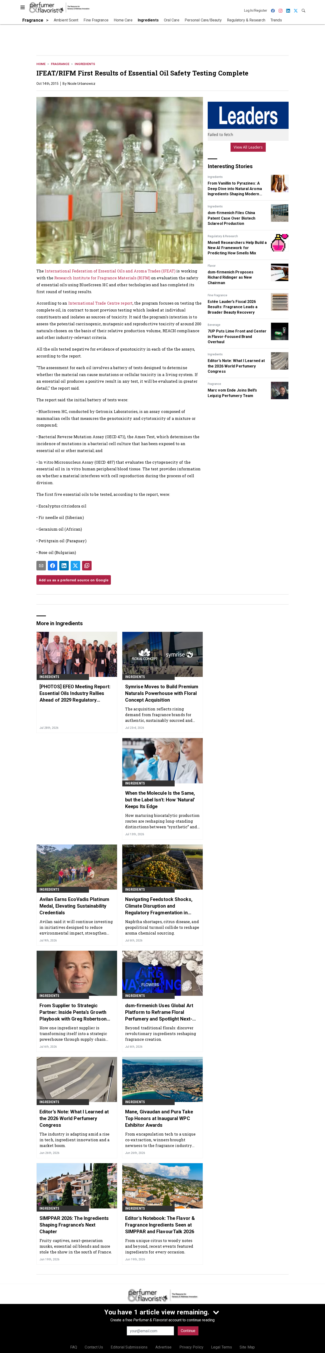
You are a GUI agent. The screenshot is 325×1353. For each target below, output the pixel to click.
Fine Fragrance (217, 295)
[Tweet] (75, 565)
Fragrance (60, 64)
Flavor (212, 265)
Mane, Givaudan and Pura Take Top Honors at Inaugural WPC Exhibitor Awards (159, 1118)
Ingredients (85, 64)
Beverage (214, 325)
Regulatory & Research (223, 236)
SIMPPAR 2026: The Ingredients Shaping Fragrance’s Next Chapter (74, 1224)
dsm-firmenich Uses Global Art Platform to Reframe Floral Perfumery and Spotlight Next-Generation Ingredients (159, 1012)
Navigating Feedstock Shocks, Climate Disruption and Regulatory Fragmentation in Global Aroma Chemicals (158, 906)
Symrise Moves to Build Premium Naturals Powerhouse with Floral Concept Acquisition (161, 693)
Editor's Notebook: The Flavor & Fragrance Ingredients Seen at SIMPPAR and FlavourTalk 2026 (160, 1224)
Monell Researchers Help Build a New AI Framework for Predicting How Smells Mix (237, 248)
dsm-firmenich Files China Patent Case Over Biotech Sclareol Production (231, 218)
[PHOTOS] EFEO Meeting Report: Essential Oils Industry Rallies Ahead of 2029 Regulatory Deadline (74, 693)
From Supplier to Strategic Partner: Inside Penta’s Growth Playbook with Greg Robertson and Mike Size (73, 1012)
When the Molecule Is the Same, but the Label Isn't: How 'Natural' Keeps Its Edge (160, 799)
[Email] (41, 565)
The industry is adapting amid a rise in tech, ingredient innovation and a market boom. (74, 1140)
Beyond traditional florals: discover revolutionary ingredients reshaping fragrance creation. (160, 1033)
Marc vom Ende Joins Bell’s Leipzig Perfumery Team (232, 393)
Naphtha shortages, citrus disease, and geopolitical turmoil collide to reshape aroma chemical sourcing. (162, 927)
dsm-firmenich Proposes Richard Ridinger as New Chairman (230, 277)
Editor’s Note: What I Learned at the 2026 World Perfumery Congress (236, 366)
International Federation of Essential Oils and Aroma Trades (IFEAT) (110, 270)
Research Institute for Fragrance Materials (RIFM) (102, 277)
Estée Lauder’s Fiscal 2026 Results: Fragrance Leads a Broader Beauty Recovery (233, 307)
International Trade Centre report (100, 303)
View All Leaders (248, 147)
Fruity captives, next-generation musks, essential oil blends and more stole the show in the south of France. (75, 1246)
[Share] (52, 565)
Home (40, 64)
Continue (188, 1330)
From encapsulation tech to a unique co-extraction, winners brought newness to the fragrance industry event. (160, 1140)
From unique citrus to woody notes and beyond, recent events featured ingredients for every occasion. (159, 1246)
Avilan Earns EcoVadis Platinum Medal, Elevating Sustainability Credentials (74, 905)
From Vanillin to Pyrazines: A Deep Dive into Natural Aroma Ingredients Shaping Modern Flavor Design (235, 189)
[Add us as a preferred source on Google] (87, 565)
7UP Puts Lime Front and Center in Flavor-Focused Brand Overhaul (237, 336)
